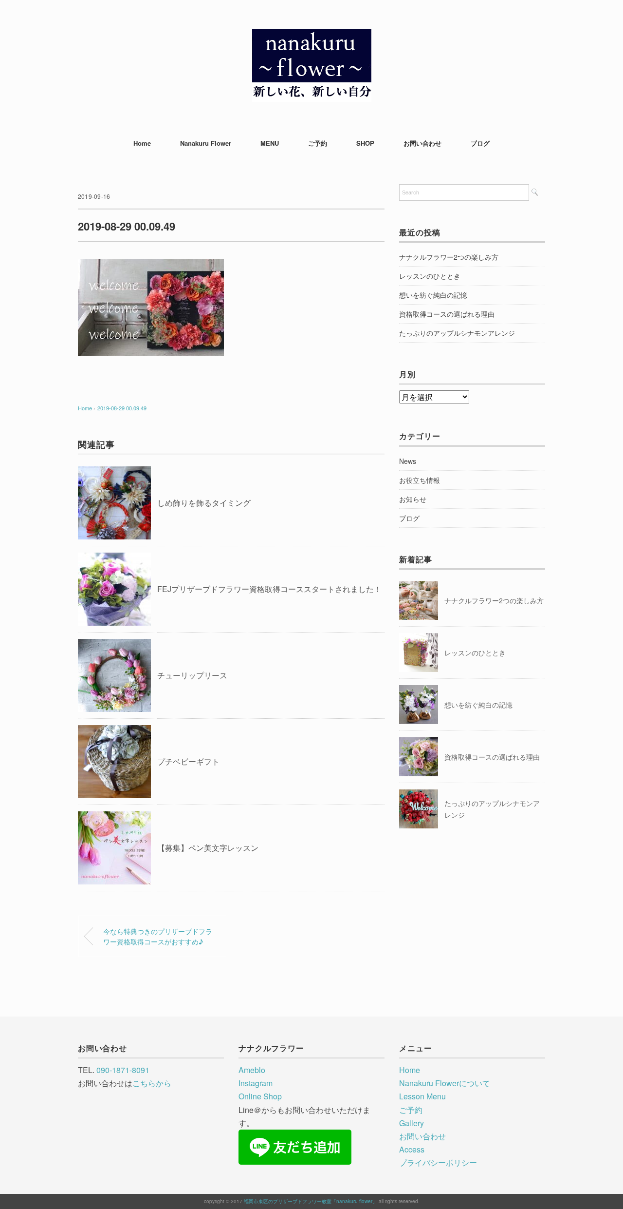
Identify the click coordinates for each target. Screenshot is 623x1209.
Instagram (255, 1083)
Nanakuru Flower (205, 143)
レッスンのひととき (429, 276)
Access (411, 1149)
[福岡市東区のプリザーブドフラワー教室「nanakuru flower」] (311, 36)
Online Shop (260, 1096)
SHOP (365, 143)
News (407, 461)
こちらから (151, 1083)
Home (142, 143)
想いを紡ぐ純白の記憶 (433, 295)
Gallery (411, 1123)
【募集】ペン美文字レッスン (207, 847)
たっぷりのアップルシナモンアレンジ (457, 333)
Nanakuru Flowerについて (444, 1083)
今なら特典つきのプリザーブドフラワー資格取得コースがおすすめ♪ (157, 936)
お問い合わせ (422, 143)
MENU (269, 143)
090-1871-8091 (122, 1069)
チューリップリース (192, 675)
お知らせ (412, 499)
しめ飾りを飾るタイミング (204, 502)
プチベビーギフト (188, 761)
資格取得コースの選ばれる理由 (447, 314)
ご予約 (317, 143)
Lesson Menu (422, 1096)
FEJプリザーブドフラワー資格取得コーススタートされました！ (269, 589)
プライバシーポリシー (438, 1162)
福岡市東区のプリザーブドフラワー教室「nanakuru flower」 (310, 1201)
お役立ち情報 (419, 480)
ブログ (480, 143)
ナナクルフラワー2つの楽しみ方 (448, 257)
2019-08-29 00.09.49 (122, 408)
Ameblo (251, 1069)
